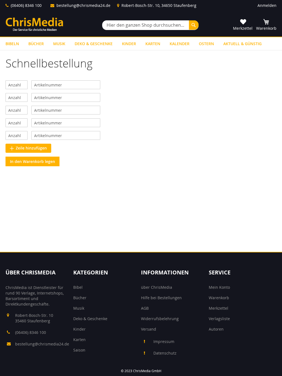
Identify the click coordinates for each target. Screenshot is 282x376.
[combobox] (150, 25)
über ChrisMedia (156, 287)
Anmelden (266, 5)
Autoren (216, 329)
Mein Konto (219, 287)
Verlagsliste (219, 318)
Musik (78, 308)
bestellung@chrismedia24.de (83, 5)
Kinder (79, 329)
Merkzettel (218, 308)
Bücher (79, 297)
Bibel (78, 287)
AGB (145, 308)
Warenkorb (219, 297)
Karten (79, 339)
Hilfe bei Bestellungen (161, 297)
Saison (79, 350)
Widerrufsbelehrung (160, 318)
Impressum (163, 341)
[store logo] (34, 24)
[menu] (141, 43)
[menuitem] (12, 43)
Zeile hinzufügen (31, 148)
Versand (148, 329)
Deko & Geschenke (90, 318)
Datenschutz (165, 353)
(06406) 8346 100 (26, 5)
